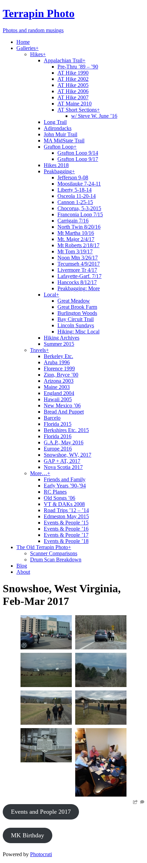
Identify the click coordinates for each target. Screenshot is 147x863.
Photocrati (41, 854)
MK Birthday (27, 835)
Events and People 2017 (41, 811)
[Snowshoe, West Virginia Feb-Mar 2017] (46, 647)
